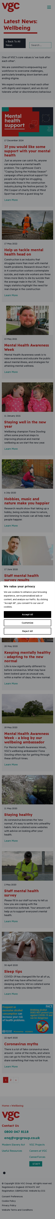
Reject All (27, 631)
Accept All (27, 614)
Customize (27, 622)
